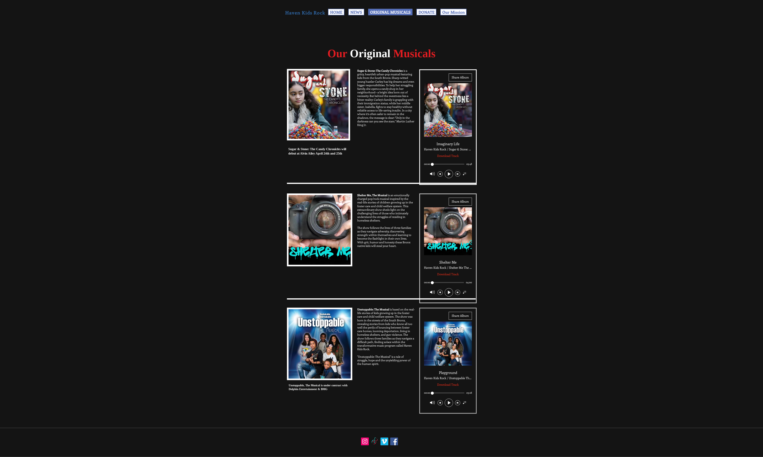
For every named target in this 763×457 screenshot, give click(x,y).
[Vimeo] (384, 441)
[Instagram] (365, 441)
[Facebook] (394, 441)
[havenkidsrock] (375, 441)
